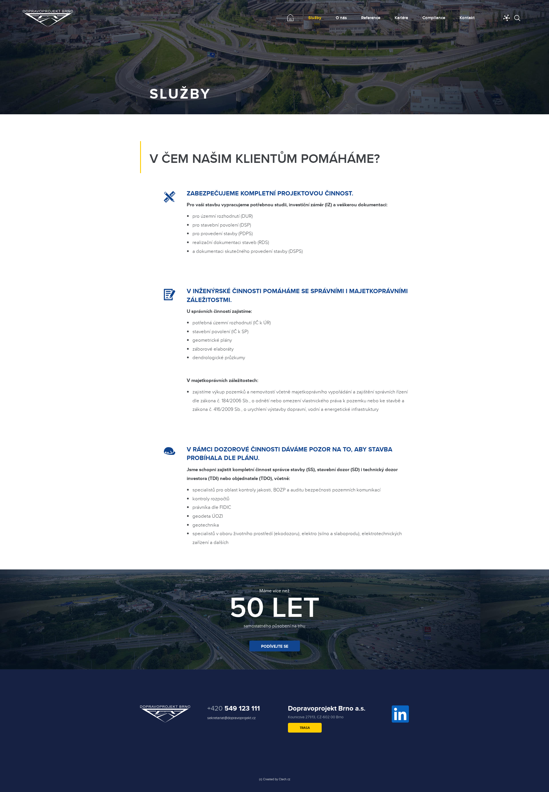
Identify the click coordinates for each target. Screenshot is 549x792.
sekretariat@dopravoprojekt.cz (231, 717)
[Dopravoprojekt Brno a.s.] (48, 18)
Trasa (305, 727)
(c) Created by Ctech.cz (274, 779)
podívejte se (274, 646)
